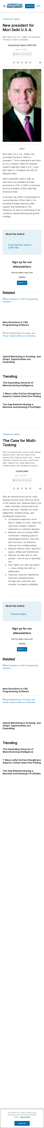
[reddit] (26, 62)
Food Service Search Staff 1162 (22, 45)
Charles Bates (22, 471)
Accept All (22, 1123)
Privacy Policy (25, 1117)
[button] (4, 6)
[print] (40, 62)
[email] (30, 62)
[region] (22, 1118)
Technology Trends (11, 19)
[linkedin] (18, 62)
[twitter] (22, 62)
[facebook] (14, 62)
